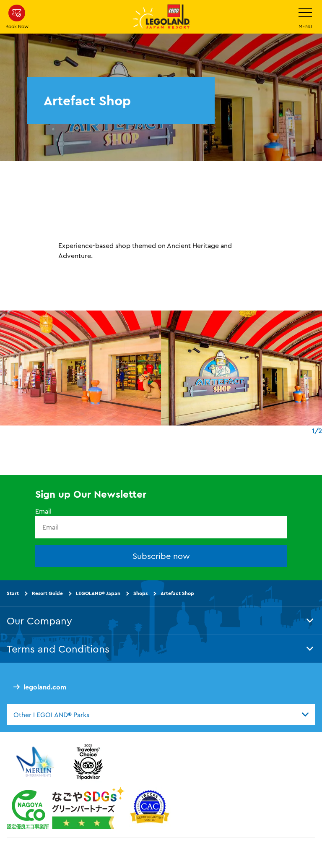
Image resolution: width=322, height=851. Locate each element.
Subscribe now (161, 556)
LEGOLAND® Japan (98, 593)
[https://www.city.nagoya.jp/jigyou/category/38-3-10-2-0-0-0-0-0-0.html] (66, 808)
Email (43, 511)
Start (13, 593)
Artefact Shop (177, 593)
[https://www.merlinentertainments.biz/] (36, 762)
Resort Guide (47, 593)
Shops (140, 593)
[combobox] (161, 714)
